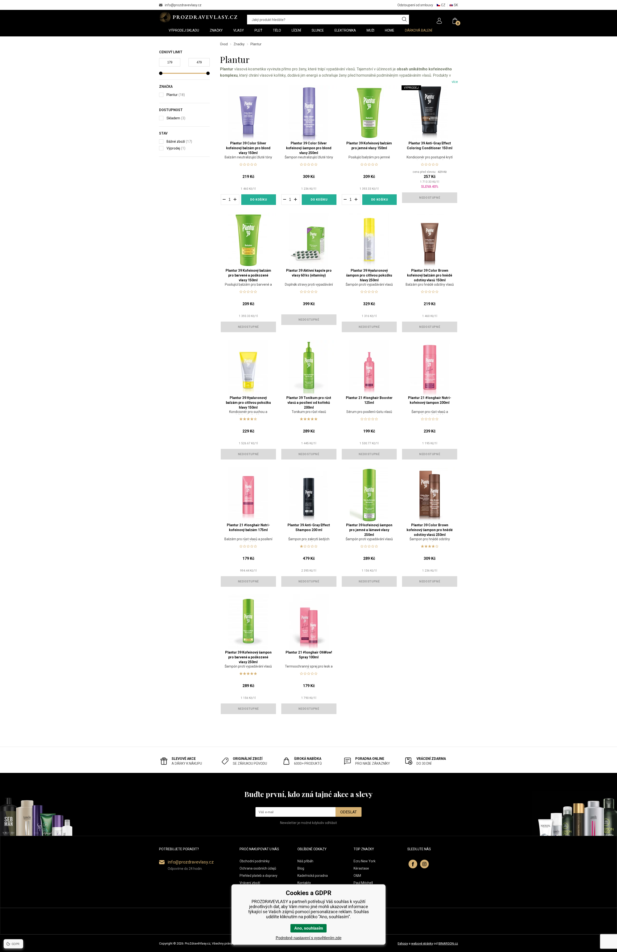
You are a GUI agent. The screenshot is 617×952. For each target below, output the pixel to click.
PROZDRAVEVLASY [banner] (198, 17)
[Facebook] (413, 864)
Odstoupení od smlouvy (415, 5)
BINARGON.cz (448, 943)
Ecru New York (365, 861)
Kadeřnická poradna (312, 876)
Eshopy (403, 943)
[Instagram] (424, 864)
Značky (239, 44)
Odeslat (348, 812)
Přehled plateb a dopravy (258, 876)
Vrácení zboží (250, 883)
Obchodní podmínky (255, 861)
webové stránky (422, 943)
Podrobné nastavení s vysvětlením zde (309, 938)
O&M (357, 876)
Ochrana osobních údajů (258, 868)
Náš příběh (305, 861)
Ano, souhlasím (308, 928)
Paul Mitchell (363, 883)
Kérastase (361, 868)
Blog (300, 868)
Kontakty (304, 883)
